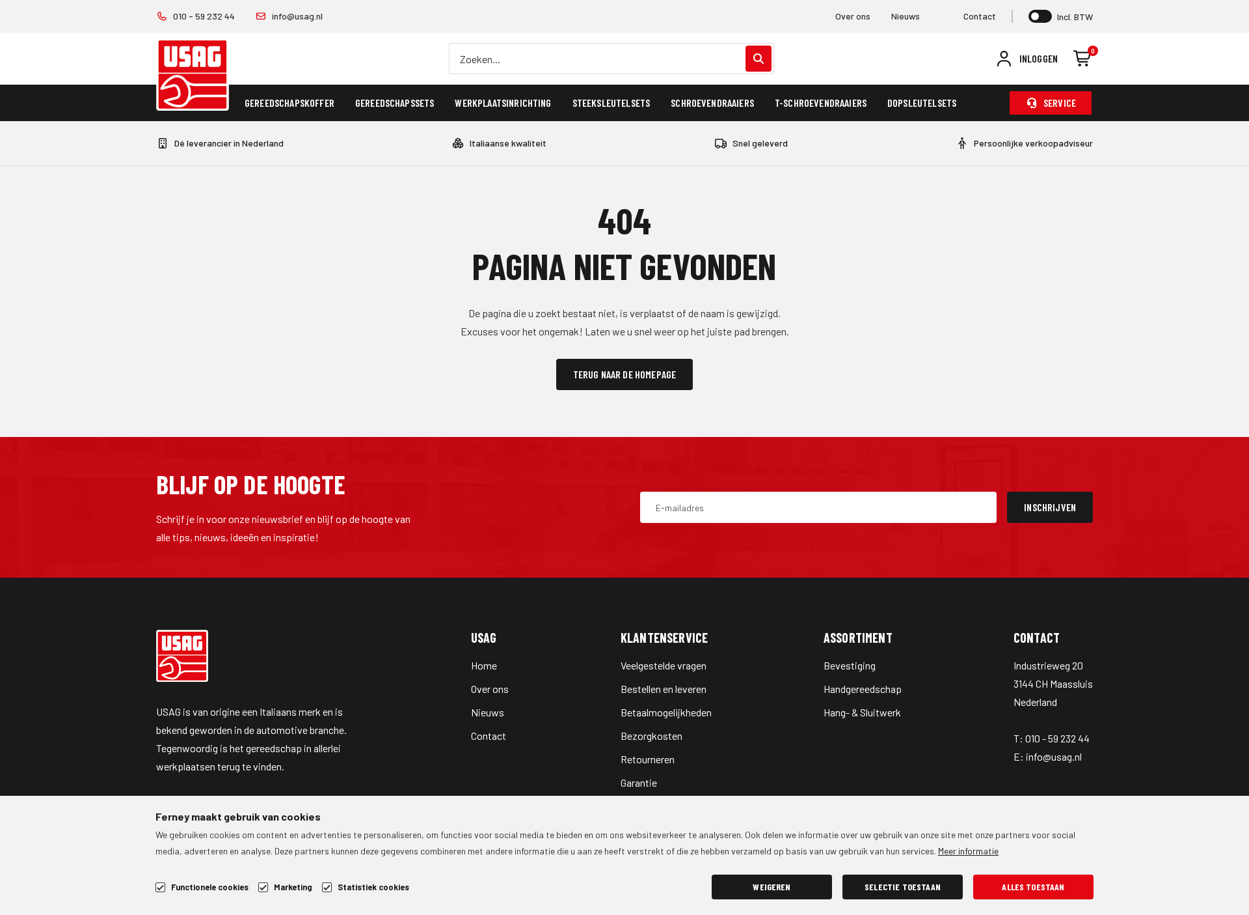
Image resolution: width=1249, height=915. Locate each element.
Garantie (639, 782)
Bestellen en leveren (663, 689)
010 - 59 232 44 (204, 15)
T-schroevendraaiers (820, 102)
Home (484, 665)
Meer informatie (968, 850)
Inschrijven (1050, 507)
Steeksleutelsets (611, 102)
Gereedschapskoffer (289, 102)
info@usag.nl (297, 15)
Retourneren (648, 759)
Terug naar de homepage (625, 374)
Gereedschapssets (395, 102)
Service (1059, 102)
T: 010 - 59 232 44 (1052, 738)
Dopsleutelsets (921, 102)
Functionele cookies (209, 887)
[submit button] (758, 59)
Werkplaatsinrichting (503, 102)
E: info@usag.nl (1048, 756)
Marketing (293, 887)
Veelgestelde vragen (663, 665)
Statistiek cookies (373, 887)
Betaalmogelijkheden (666, 712)
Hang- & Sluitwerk (862, 712)
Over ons (852, 15)
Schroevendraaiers (712, 102)
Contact (979, 15)
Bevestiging (850, 665)
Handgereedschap (863, 689)
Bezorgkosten (651, 735)
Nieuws (905, 15)
